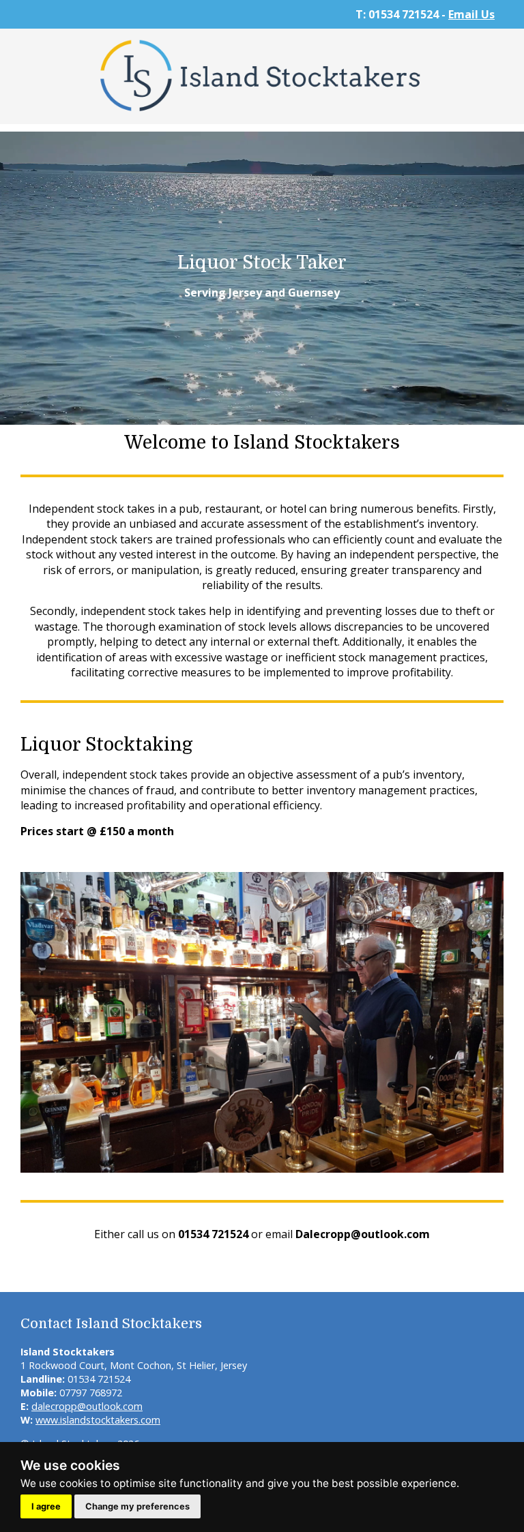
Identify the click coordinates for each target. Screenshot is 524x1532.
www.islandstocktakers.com (97, 1419)
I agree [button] (46, 1506)
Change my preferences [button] (137, 1506)
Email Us (471, 14)
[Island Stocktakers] (262, 115)
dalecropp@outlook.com (87, 1406)
